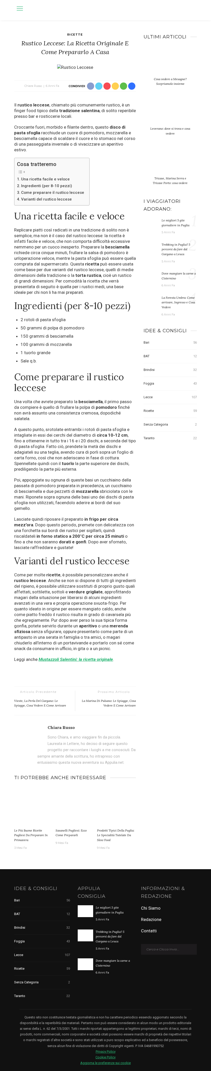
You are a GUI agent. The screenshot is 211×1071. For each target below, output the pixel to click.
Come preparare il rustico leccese (52, 192)
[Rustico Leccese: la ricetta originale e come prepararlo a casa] (75, 66)
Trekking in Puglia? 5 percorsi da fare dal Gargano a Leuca (176, 249)
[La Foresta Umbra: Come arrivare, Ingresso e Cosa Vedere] (151, 300)
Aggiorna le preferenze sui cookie (105, 1063)
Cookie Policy (105, 1057)
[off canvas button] (20, 8)
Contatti (149, 930)
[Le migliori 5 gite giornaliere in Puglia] (151, 223)
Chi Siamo (151, 908)
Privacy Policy (106, 1051)
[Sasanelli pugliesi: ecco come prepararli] (75, 806)
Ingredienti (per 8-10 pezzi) (46, 186)
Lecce (170, 397)
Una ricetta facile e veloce (45, 179)
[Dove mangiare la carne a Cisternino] (151, 276)
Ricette (75, 34)
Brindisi (170, 370)
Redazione (151, 919)
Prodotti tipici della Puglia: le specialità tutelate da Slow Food (115, 835)
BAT (170, 356)
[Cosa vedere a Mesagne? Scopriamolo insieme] (170, 64)
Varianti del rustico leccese (46, 199)
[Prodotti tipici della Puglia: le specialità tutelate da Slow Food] (116, 806)
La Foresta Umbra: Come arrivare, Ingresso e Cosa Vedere (178, 302)
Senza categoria (170, 424)
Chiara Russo (33, 86)
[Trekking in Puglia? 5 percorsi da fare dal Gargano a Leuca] (151, 247)
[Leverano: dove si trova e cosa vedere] (170, 113)
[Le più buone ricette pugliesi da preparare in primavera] (33, 806)
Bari (170, 342)
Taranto (170, 438)
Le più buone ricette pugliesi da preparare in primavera (31, 835)
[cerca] (191, 9)
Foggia (170, 383)
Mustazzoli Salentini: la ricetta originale (76, 659)
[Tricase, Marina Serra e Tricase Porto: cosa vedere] (170, 163)
